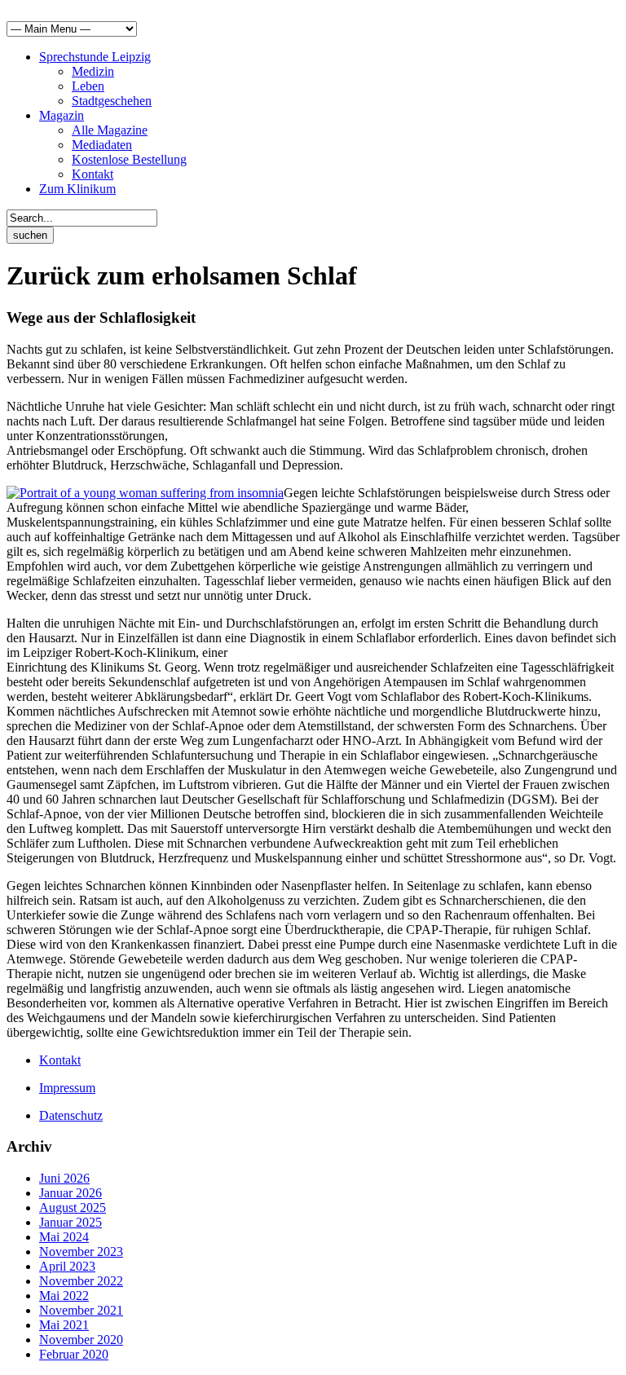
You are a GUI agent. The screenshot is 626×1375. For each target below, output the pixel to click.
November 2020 (81, 1339)
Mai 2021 (64, 1325)
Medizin (93, 71)
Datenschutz (71, 1115)
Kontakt (92, 174)
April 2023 (67, 1266)
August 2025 (72, 1207)
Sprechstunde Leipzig (95, 57)
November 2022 (81, 1281)
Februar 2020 (73, 1354)
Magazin (61, 115)
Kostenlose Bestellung (129, 159)
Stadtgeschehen (112, 101)
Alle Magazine (110, 130)
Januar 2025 (70, 1222)
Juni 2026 (64, 1178)
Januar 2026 (70, 1193)
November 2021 (81, 1310)
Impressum (67, 1088)
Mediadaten (102, 145)
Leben (88, 86)
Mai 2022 (64, 1295)
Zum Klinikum (77, 189)
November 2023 (81, 1251)
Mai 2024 (64, 1237)
